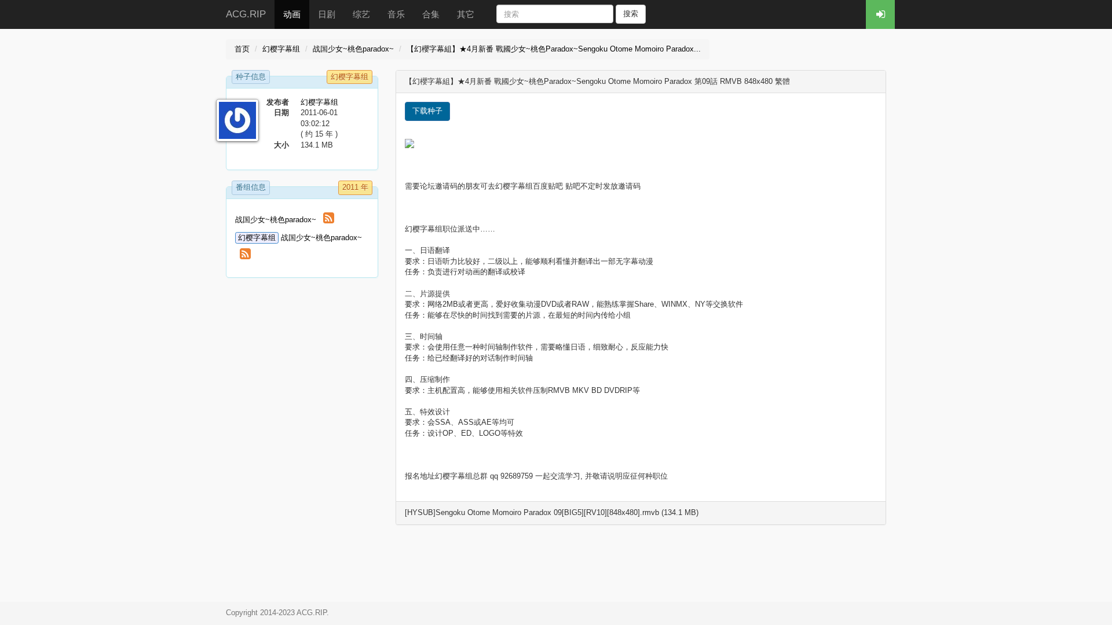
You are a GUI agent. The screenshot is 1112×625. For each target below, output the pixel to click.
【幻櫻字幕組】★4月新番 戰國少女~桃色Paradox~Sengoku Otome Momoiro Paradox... (554, 49)
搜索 (630, 13)
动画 (292, 14)
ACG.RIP (246, 14)
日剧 (326, 14)
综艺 (361, 14)
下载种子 (427, 110)
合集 (431, 14)
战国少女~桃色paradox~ (353, 49)
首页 (242, 49)
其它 (465, 14)
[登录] (880, 14)
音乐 (396, 14)
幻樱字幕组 (281, 49)
